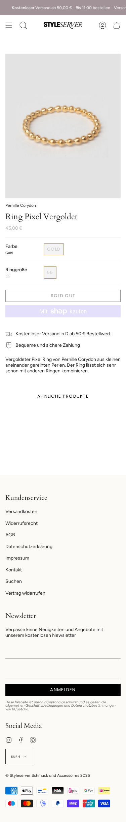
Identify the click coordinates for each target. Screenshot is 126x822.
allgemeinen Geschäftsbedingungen (34, 705)
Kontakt (13, 570)
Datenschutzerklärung (28, 546)
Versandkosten (21, 511)
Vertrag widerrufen (25, 593)
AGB (10, 535)
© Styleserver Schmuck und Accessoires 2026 (47, 775)
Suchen (13, 581)
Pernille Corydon (20, 205)
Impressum (17, 558)
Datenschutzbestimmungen (93, 705)
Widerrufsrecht (21, 523)
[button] (23, 25)
